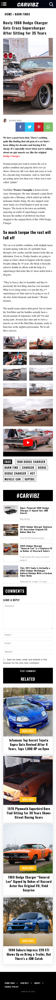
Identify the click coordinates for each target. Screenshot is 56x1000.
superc (30, 479)
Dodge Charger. (11, 156)
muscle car (13, 479)
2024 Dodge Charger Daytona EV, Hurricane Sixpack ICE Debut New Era (36, 529)
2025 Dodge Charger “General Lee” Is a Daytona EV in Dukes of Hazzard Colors (36, 548)
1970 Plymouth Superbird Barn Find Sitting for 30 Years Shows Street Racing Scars (29, 813)
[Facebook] (20, 127)
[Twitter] (29, 127)
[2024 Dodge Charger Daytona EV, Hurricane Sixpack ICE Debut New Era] (10, 530)
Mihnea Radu (15, 120)
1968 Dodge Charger (31, 462)
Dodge (42, 468)
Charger (28, 468)
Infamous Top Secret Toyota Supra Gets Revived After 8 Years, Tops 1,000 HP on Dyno (28, 744)
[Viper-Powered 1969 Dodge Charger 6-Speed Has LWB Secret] (10, 511)
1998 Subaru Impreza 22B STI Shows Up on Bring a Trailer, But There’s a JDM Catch (29, 954)
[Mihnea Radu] (5, 120)
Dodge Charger (15, 473)
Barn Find (11, 468)
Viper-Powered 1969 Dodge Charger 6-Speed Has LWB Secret (34, 510)
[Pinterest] (39, 127)
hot (32, 473)
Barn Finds (22, 14)
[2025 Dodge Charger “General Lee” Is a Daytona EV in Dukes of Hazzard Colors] (10, 549)
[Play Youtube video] (28, 442)
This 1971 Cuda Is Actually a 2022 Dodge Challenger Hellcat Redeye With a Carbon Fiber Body (36, 571)
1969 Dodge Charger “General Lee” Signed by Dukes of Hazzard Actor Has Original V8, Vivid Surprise (29, 883)
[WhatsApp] (48, 127)
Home (8, 14)
